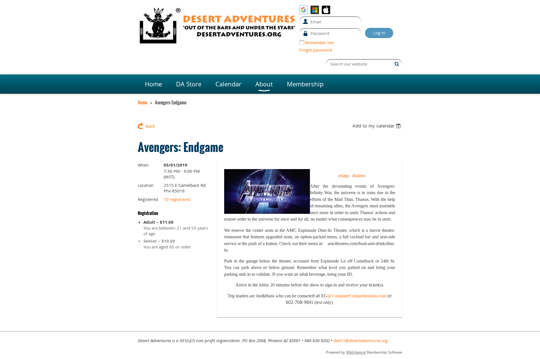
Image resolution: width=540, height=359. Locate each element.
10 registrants (177, 199)
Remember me (319, 42)
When (143, 165)
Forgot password (315, 50)
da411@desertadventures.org (361, 340)
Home (142, 102)
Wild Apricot (356, 352)
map (343, 175)
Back (150, 126)
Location (146, 185)
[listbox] (377, 125)
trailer (358, 175)
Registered (148, 199)
